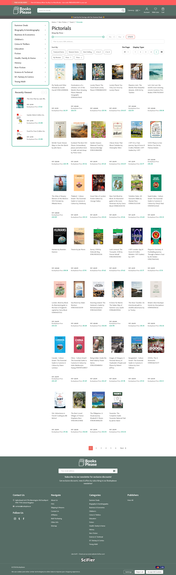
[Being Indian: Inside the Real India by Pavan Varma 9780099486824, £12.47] (98, 344)
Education (19, 49)
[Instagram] (15, 518)
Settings (128, 572)
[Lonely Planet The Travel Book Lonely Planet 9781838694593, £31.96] (98, 71)
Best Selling (87, 52)
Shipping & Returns (57, 508)
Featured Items (58, 52)
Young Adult (20, 81)
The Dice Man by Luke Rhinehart (38, 99)
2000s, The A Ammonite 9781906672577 (153, 360)
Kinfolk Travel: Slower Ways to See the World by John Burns (60, 145)
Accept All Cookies (155, 572)
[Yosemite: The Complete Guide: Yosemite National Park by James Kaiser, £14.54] (117, 400)
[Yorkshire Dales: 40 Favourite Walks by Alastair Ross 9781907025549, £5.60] (137, 182)
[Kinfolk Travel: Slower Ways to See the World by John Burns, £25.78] (60, 129)
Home (54, 22)
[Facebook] (23, 518)
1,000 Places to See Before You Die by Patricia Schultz (155, 145)
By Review (57, 57)
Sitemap (54, 526)
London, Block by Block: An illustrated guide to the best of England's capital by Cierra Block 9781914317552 (60, 307)
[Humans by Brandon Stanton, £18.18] (60, 236)
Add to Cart (37, 111)
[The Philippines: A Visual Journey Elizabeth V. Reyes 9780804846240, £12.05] (98, 400)
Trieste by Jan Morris (78, 249)
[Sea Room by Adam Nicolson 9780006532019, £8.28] (79, 289)
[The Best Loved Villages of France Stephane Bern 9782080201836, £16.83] (79, 400)
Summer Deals (21, 25)
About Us (54, 500)
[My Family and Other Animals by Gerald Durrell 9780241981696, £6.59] (60, 71)
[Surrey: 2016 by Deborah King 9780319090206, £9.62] (98, 236)
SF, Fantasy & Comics (24, 77)
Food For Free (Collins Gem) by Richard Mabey (43, 131)
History (18, 63)
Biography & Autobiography (27, 30)
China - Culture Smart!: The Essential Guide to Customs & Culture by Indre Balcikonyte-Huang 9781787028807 (79, 363)
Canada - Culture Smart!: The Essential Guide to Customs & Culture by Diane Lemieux (59, 363)
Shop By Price (57, 33)
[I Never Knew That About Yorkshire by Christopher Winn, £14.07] (117, 129)
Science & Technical (24, 72)
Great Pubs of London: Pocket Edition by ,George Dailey (98, 198)
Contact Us (55, 511)
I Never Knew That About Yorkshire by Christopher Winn (116, 145)
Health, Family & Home (25, 58)
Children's (19, 39)
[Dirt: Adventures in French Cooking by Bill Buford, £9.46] (60, 400)
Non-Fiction (20, 67)
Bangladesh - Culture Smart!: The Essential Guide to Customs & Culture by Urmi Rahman (136, 363)
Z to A (107, 52)
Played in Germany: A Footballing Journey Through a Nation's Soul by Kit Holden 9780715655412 (156, 254)
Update (130, 37)
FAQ (52, 504)
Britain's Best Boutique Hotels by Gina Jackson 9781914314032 (156, 305)
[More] (45, 25)
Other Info (54, 522)
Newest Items (74, 52)
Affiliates (54, 515)
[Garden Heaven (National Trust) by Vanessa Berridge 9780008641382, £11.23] (98, 129)
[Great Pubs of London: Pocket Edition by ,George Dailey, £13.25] (98, 182)
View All (130, 500)
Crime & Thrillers (22, 44)
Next (45, 92)
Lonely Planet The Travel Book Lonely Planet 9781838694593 (98, 87)
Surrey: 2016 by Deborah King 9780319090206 (96, 252)
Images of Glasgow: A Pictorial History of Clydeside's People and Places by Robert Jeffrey (117, 363)
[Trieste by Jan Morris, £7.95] (79, 236)
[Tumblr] (19, 518)
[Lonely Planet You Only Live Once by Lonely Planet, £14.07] (117, 71)
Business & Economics (25, 34)
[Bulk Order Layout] (162, 52)
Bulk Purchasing (56, 519)
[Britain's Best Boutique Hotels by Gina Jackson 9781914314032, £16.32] (156, 289)
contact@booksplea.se (23, 506)
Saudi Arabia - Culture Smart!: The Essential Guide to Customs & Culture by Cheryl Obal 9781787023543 (156, 201)
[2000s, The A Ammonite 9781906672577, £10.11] (156, 344)
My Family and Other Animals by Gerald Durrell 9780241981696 (60, 87)
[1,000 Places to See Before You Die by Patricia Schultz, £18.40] (156, 129)
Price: (69, 58)
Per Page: (126, 47)
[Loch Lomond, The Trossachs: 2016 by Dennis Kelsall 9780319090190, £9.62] (117, 236)
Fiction (18, 53)
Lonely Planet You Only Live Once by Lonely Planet (115, 87)
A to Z (98, 52)
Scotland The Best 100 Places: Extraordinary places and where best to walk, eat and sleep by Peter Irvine (79, 148)
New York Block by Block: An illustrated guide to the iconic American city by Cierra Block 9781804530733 (117, 201)
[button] (88, 559)
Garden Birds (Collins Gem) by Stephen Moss (42, 115)
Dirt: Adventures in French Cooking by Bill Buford (59, 415)
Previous (42, 92)
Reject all (139, 572)
